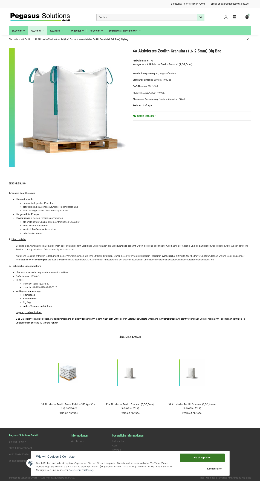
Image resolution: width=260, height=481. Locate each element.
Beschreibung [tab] (17, 183)
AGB (114, 445)
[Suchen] (200, 17)
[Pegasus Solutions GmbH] (40, 17)
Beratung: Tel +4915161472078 (188, 3)
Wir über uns (77, 441)
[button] (226, 17)
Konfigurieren (214, 468)
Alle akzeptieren (202, 457)
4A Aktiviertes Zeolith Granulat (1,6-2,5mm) (168, 64)
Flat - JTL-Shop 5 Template (213, 477)
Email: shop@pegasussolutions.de (230, 3)
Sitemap (116, 450)
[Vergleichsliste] (234, 17)
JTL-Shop (246, 477)
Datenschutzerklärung (81, 470)
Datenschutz (119, 441)
